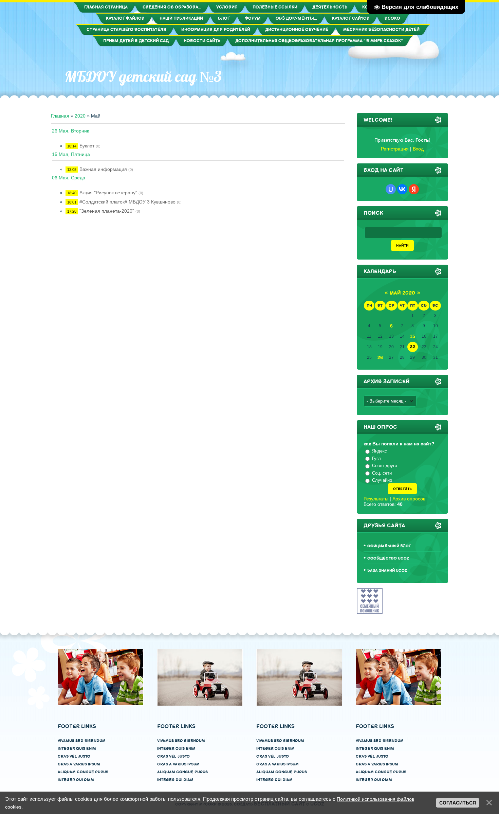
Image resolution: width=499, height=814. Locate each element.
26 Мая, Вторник (70, 131)
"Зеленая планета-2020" (106, 211)
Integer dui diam (76, 779)
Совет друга (384, 465)
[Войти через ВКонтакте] (402, 189)
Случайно (382, 480)
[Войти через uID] (391, 189)
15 (412, 336)
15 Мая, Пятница (71, 154)
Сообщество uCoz (388, 558)
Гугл (376, 458)
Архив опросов (408, 498)
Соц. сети (382, 473)
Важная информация (103, 169)
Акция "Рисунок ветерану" (108, 192)
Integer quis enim (77, 748)
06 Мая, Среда (68, 177)
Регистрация (395, 149)
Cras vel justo (74, 756)
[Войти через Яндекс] (414, 189)
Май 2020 (402, 293)
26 (380, 357)
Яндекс (379, 451)
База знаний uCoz (387, 570)
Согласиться (457, 803)
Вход (418, 149)
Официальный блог (389, 546)
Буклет (86, 145)
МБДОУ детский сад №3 (143, 76)
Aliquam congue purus (83, 772)
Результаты (376, 498)
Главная (60, 116)
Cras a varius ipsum (79, 764)
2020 (80, 116)
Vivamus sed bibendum (82, 740)
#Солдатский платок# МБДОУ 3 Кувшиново (127, 202)
